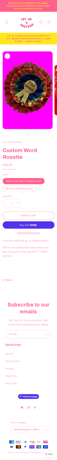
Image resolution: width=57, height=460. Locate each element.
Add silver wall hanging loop (23, 181)
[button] (7, 22)
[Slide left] (22, 134)
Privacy (9, 368)
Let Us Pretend (23, 452)
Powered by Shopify (39, 452)
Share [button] (8, 280)
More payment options (28, 233)
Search (9, 353)
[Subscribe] (48, 334)
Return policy (13, 361)
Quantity (7, 196)
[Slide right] (35, 134)
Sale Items (11, 376)
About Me (10, 383)
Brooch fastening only (19, 188)
